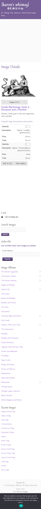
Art (2, 13)
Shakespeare (5, 373)
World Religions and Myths (11, 400)
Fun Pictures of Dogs (7, 428)
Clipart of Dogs (6, 416)
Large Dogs (4, 461)
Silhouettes (5, 382)
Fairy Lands (5, 320)
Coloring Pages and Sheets (11, 316)
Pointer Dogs (5, 441)
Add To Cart (7, 163)
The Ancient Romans (9, 280)
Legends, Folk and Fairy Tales (12, 347)
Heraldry (4, 334)
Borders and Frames (8, 303)
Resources (17, 13)
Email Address (7, 251)
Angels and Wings (8, 285)
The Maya (5, 356)
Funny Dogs (4, 420)
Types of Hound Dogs (8, 457)
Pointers (3, 437)
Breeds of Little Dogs (7, 449)
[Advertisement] (20, 40)
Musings (6, 13)
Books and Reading (8, 298)
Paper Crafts (5, 360)
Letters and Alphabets (9, 351)
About (3, 15)
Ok (21, 506)
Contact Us (20, 483)
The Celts (4, 307)
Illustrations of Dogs (7, 432)
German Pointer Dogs (8, 453)
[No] (38, 501)
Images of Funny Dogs (8, 411)
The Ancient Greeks (8, 276)
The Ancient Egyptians (9, 272)
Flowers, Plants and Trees (10, 325)
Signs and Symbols (8, 378)
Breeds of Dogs (6, 445)
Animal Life (5, 289)
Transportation (6, 387)
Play (11, 13)
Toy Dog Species (6, 424)
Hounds (3, 466)
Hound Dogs (5, 470)
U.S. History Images (20, 492)
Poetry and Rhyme (8, 369)
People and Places (7, 365)
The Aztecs (5, 294)
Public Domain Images (29, 13)
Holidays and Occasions (10, 338)
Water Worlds (6, 395)
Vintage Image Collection (10, 391)
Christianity (5, 311)
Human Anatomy (7, 342)
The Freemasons (7, 329)
